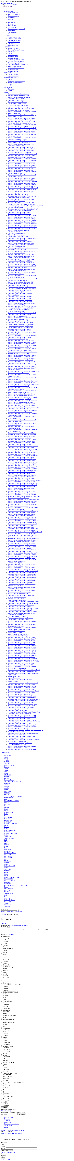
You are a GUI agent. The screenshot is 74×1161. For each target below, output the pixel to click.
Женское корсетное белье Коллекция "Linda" (21, 118)
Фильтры (3, 923)
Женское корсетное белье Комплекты (19, 214)
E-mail (3, 1144)
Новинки (3, 911)
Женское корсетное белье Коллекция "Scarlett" (22, 124)
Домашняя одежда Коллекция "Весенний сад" (22, 584)
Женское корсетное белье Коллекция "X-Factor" (22, 623)
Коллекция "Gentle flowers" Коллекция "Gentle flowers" (25, 532)
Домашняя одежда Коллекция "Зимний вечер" (22, 193)
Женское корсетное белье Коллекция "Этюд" (21, 394)
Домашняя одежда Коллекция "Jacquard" (20, 548)
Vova (5, 771)
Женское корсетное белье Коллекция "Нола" (21, 543)
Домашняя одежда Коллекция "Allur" (19, 399)
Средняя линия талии (14, 38)
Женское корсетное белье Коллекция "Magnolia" (22, 692)
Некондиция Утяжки (14, 415)
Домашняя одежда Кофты (16, 292)
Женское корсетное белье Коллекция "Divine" (22, 687)
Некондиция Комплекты (15, 421)
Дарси (6, 92)
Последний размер (16, 911)
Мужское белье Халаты (15, 632)
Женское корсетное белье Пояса (17, 240)
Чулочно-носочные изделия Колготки (19, 210)
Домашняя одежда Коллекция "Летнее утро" (21, 486)
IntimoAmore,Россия (10, 833)
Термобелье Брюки (14, 369)
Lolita (6, 846)
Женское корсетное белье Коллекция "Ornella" (22, 749)
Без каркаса (11, 17)
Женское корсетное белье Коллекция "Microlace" (23, 188)
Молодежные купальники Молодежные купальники (24, 496)
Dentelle (6, 802)
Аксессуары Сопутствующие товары (19, 123)
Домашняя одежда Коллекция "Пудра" (20, 606)
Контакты (10, 3)
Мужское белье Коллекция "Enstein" (19, 392)
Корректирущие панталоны (16, 81)
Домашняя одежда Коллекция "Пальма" (20, 293)
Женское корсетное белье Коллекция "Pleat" (21, 191)
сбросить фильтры (6, 1111)
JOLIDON (7, 775)
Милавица (7, 755)
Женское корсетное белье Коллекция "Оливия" (22, 452)
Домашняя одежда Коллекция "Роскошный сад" (22, 287)
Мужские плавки (13, 76)
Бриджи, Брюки (13, 71)
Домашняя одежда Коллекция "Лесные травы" (22, 577)
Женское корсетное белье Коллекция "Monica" (22, 645)
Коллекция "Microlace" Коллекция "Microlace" (22, 434)
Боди (9, 85)
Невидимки (11, 30)
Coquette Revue (9, 780)
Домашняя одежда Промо (16, 274)
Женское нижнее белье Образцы (18, 319)
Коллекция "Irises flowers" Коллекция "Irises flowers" (24, 538)
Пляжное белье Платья (15, 176)
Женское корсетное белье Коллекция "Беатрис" (22, 553)
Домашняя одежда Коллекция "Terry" (19, 285)
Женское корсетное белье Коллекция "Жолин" (22, 546)
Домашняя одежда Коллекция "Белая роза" (21, 605)
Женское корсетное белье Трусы (18, 194)
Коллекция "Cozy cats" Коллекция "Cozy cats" (22, 541)
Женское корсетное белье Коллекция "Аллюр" (22, 374)
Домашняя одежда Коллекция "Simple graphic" (22, 464)
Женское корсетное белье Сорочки (18, 94)
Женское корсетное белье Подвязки (19, 97)
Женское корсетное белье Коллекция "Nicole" (22, 564)
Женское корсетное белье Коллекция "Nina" (21, 149)
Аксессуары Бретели (14, 136)
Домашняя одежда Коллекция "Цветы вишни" (22, 575)
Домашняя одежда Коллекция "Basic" (19, 473)
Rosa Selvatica (8, 888)
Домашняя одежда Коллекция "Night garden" (21, 558)
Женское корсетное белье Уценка (18, 339)
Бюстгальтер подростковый (16, 29)
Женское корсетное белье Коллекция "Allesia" (22, 717)
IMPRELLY (7, 822)
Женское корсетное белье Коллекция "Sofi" (21, 243)
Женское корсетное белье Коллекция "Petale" (21, 251)
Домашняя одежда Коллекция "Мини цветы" (22, 150)
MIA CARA (8, 856)
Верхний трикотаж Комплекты (17, 280)
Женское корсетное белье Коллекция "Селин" (22, 420)
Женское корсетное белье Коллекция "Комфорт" (23, 410)
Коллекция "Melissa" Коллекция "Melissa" (21, 283)
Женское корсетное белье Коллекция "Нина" (21, 472)
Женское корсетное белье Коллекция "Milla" (21, 502)
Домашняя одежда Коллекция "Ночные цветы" (22, 720)
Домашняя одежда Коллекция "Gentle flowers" (22, 522)
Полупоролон (12, 27)
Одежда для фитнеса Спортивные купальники (22, 288)
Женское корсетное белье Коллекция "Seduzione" (23, 129)
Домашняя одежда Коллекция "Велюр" (20, 329)
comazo (6, 778)
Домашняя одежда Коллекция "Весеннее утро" (22, 154)
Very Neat (7, 906)
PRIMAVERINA (9, 765)
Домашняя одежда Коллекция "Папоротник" (21, 736)
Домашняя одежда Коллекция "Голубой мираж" (22, 611)
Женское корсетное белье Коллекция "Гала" (21, 527)
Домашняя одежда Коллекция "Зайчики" (20, 723)
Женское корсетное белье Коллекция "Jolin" (21, 202)
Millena (6, 862)
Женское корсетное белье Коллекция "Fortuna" (22, 184)
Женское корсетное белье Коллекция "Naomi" (22, 269)
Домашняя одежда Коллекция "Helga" (19, 347)
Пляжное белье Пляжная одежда (18, 103)
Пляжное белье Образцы (15, 563)
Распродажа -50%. (13, 12)
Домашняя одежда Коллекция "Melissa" (20, 314)
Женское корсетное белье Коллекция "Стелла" (22, 391)
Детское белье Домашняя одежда (18, 105)
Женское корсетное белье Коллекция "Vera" (21, 254)
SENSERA (7, 890)
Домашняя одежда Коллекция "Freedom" (20, 360)
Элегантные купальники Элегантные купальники (23, 499)
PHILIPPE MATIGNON (11, 877)
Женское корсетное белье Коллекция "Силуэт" (22, 335)
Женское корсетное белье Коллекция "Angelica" (22, 704)
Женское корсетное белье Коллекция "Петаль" (22, 436)
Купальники (8, 72)
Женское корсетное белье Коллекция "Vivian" (22, 133)
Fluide (6, 814)
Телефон (3, 1146)
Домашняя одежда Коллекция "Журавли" (20, 147)
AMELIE (7, 783)
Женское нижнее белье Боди (16, 305)
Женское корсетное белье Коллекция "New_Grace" (23, 660)
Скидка (3, 1130)
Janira (6, 835)
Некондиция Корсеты (14, 425)
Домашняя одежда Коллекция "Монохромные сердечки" (25, 206)
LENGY (6, 841)
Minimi (6, 864)
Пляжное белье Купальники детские (19, 629)
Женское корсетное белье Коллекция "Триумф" (22, 355)
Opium (6, 874)
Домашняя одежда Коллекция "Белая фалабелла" (23, 209)
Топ (9, 34)
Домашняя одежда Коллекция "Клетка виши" (22, 725)
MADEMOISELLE (10, 853)
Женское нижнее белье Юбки (17, 489)
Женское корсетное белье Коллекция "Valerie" (22, 554)
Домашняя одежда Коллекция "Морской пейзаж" (23, 700)
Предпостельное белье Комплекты (18, 64)
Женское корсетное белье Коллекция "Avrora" (22, 705)
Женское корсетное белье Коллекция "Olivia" (22, 382)
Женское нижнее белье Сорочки (18, 593)
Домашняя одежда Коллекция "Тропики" (20, 582)
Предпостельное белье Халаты (17, 102)
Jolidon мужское (9, 838)
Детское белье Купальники (16, 614)
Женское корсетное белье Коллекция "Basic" (21, 199)
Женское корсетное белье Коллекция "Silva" (21, 170)
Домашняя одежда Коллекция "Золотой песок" (22, 189)
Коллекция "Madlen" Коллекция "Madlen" (21, 308)
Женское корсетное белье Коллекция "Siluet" (21, 637)
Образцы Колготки (14, 231)
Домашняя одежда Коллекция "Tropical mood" (22, 545)
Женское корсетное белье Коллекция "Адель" (22, 491)
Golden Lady (8, 820)
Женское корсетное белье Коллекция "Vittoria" (22, 649)
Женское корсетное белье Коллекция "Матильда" (23, 511)
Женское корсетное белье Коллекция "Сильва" (22, 537)
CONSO (6, 794)
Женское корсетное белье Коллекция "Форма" (22, 342)
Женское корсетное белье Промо (18, 267)
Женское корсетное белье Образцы (18, 498)
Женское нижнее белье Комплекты (18, 373)
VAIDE (6, 903)
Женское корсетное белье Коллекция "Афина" (22, 416)
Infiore (6, 828)
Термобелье (11, 51)
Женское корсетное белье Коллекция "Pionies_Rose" (24, 670)
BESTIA (6, 789)
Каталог (7, 752)
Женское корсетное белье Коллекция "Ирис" (21, 403)
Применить (4, 1107)
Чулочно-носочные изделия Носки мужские (21, 120)
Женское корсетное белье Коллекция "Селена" (22, 530)
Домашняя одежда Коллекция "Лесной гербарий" (23, 483)
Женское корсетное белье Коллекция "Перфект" (22, 352)
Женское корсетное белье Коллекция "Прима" (22, 332)
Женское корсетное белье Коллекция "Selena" (22, 167)
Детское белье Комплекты (16, 626)
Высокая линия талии (14, 40)
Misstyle (6, 758)
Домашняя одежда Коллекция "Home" (19, 551)
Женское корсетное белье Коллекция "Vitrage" (22, 115)
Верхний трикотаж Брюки (16, 311)
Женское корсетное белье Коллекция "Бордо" (22, 378)
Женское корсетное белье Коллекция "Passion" (22, 111)
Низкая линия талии (14, 37)
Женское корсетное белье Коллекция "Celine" (22, 313)
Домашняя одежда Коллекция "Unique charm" (22, 441)
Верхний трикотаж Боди (15, 585)
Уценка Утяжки (13, 681)
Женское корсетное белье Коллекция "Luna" (21, 567)
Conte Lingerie (8, 797)
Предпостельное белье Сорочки (18, 744)
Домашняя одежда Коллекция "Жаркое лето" (21, 579)
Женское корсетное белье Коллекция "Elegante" (22, 746)
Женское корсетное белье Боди (17, 747)
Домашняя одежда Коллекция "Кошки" (20, 290)
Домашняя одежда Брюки (16, 389)
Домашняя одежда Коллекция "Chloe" (19, 438)
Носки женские (13, 55)
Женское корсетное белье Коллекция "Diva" (21, 644)
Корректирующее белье (11, 77)
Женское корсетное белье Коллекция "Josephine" (23, 181)
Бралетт (10, 24)
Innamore (7, 832)
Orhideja (6, 776)
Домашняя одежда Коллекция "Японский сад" (22, 196)
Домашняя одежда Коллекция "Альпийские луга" (23, 238)
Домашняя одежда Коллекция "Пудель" (20, 241)
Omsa (6, 872)
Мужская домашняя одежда (16, 66)
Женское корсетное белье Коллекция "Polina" (22, 264)
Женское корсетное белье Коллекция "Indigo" (22, 128)
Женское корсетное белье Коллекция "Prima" (21, 657)
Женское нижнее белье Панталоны (18, 95)
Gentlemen (7, 819)
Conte (6, 757)
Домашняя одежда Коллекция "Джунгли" (20, 322)
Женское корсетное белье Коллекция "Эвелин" (22, 517)
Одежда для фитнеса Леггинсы (17, 139)
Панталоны (11, 43)
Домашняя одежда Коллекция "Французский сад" (23, 673)
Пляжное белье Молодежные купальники (21, 324)
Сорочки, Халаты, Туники (16, 50)
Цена (11, 925)
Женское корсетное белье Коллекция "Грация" (22, 459)
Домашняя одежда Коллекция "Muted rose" (21, 515)
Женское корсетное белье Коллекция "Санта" (22, 426)
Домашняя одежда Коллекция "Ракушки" (20, 326)
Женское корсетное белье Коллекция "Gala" (21, 144)
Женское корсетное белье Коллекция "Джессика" (23, 446)
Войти (3, 6)
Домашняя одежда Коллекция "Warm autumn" (22, 519)
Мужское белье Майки (15, 116)
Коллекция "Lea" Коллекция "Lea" (18, 353)
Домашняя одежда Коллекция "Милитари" (21, 477)
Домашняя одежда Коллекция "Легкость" (20, 679)
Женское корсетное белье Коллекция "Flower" (22, 665)
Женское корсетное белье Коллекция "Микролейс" (23, 507)
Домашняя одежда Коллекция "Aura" (19, 363)
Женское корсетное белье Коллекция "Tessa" (21, 155)
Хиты (8, 911)
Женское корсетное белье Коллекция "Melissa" (22, 171)
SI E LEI (6, 892)
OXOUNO (7, 869)
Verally (6, 768)
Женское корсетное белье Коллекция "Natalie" (22, 613)
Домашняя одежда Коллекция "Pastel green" (21, 447)
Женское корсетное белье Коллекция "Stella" (21, 131)
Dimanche (7, 804)
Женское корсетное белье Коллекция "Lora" (21, 168)
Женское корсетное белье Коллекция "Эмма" (21, 442)
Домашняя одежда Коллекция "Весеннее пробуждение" (25, 480)
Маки (6, 773)
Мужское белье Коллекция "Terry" (18, 386)
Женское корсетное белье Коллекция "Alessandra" (23, 279)
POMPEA (7, 882)
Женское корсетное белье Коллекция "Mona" (21, 405)
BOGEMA (7, 791)
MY (5, 859)
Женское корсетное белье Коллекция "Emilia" (22, 272)
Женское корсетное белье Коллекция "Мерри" (22, 433)
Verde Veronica (8, 905)
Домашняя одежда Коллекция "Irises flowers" (21, 512)
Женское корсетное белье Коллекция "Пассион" (22, 387)
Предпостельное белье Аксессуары (19, 636)
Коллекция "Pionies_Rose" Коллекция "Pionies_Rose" (24, 712)
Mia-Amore (7, 861)
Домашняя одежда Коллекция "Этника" (20, 300)
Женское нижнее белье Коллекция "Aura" (20, 395)
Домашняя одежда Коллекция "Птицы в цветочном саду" (25, 730)
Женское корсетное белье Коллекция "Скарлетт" (23, 358)
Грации (10, 79)
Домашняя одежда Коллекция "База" (19, 212)
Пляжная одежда (13, 74)
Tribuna (6, 760)
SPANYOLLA (8, 893)
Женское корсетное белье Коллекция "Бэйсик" (22, 345)
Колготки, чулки (13, 56)
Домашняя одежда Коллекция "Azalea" (20, 408)
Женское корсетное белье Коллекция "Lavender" (22, 658)
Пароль (3, 1148)
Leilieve (6, 844)
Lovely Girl (7, 851)
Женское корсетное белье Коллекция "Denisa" (22, 694)
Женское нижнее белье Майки (17, 741)
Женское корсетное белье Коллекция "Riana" (21, 684)
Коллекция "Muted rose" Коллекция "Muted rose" (23, 535)
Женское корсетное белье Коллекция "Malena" (22, 666)
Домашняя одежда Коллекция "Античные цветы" (23, 248)
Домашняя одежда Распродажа (17, 710)
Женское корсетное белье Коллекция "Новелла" (22, 449)
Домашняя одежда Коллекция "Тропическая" (22, 580)
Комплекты (11, 22)
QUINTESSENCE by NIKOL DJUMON (16, 885)
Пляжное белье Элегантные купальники (20, 327)
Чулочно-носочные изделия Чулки (18, 257)
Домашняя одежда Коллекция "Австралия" (21, 707)
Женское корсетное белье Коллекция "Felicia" (22, 222)
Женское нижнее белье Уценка (17, 316)
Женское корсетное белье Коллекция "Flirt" (21, 663)
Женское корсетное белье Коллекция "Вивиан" (22, 494)
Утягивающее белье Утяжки (16, 731)
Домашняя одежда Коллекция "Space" (19, 321)
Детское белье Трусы (14, 334)
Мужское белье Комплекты (16, 631)
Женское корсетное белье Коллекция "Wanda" (22, 158)
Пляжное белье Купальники (16, 201)
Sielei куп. (7, 898)
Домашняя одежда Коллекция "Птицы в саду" (22, 454)
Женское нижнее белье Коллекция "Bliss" (20, 402)
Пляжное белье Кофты (15, 173)
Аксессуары (8, 87)
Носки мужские (13, 69)
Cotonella (7, 799)
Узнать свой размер (12, 1130)
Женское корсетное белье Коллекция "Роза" (21, 465)
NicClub (6, 867)
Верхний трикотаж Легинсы (16, 598)
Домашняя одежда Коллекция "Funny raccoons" (22, 470)
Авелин (6, 763)
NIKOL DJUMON (9, 866)
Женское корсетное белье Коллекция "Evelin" (22, 627)
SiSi (5, 895)
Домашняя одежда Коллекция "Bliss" (19, 330)
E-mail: (3, 1154)
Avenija (6, 788)
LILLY (6, 843)
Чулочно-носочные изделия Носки (18, 309)
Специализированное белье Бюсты (19, 197)
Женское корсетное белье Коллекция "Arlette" (22, 587)
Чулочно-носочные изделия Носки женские (21, 204)
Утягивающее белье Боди (16, 738)
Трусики (7, 35)
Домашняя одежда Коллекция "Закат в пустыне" (23, 160)
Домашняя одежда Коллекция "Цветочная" (21, 457)
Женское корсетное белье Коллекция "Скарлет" (22, 550)
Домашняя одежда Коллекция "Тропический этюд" (23, 709)
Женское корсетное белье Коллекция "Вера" (21, 488)
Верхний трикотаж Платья (16, 277)
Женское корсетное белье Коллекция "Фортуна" (22, 504)
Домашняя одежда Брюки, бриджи (18, 110)
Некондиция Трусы (14, 431)
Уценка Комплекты (14, 676)
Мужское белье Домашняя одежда (18, 107)
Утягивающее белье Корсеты (17, 249)
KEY (5, 840)
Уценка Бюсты (12, 674)
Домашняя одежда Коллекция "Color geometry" (22, 467)
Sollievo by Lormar (9, 900)
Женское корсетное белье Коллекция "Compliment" (23, 691)
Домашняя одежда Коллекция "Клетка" (20, 743)
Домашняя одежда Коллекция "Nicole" (20, 337)
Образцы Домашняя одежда (16, 235)
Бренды (3, 752)
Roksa (6, 887)
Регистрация (9, 6)
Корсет (10, 84)
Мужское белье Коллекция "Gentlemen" (20, 412)
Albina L (6, 784)
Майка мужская (13, 58)
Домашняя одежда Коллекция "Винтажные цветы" (23, 739)
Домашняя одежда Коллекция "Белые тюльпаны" (23, 733)
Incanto (6, 827)
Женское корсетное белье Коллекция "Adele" (21, 162)
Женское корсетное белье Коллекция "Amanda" (22, 215)
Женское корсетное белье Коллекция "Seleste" (22, 175)
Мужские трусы (13, 45)
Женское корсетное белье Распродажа (19, 152)
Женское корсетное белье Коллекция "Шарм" (22, 361)
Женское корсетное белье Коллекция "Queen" (22, 696)
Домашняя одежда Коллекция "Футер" (20, 610)
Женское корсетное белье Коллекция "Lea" (21, 356)
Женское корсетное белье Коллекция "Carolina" (22, 275)
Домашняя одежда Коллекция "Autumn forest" (22, 460)
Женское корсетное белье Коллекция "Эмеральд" (23, 413)
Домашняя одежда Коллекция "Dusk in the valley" (23, 528)
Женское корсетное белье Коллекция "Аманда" (22, 423)
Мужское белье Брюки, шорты (17, 634)
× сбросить (11, 934)
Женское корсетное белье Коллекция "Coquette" (22, 186)
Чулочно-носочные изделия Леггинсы (19, 350)
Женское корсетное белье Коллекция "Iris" (21, 282)
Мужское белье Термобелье (16, 561)
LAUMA (7, 762)
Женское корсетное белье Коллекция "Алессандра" (23, 407)
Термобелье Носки (13, 376)
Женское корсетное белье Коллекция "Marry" (22, 219)
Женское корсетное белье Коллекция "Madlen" (22, 317)
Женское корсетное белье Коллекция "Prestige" (22, 225)
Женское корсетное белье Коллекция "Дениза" (22, 569)
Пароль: (3, 1155)
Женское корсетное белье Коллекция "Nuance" (22, 647)
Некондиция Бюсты (14, 418)
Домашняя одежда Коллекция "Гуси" (19, 718)
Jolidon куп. (7, 836)
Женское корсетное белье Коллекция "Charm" (22, 652)
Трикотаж (7, 47)
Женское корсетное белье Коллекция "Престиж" (23, 462)
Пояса (10, 90)
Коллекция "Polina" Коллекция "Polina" (20, 261)
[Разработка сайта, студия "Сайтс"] (12, 1133)
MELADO (7, 854)
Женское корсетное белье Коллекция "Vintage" (22, 686)
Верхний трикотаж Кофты (16, 61)
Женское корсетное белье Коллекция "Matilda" (22, 621)
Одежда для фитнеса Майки (16, 246)
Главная (3, 914)
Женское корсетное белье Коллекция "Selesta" (22, 653)
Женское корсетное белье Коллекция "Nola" (21, 256)
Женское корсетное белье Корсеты (18, 230)
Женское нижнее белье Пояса (17, 668)
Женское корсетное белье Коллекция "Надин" (22, 481)
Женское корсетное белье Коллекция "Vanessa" (22, 220)
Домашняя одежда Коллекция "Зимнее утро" (21, 595)
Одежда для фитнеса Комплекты (18, 506)
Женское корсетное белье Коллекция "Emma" (22, 366)
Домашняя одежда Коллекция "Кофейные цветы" (23, 603)
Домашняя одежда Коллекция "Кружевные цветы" (23, 601)
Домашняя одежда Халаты (16, 100)
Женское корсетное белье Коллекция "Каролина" (23, 400)
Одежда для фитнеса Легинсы (17, 597)
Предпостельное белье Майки (17, 600)
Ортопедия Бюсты (13, 295)
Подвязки (11, 89)
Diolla (6, 806)
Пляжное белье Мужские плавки (18, 236)
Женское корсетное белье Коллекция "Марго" (22, 478)
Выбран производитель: (8, 1109)
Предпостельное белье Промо (17, 270)
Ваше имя (4, 1143)
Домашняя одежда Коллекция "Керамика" (21, 157)
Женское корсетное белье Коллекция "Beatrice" (22, 655)
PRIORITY (7, 883)
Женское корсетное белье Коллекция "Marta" (21, 178)
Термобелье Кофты (14, 379)
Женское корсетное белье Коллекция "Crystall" (22, 343)
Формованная (12, 25)
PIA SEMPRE (8, 879)
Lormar (6, 848)
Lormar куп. (8, 849)
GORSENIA (8, 817)
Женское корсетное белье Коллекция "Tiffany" (22, 137)
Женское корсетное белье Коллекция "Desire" (22, 163)
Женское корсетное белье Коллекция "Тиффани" (23, 429)
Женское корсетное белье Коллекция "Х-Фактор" (23, 520)
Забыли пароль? (6, 1159)
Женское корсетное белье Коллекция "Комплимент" (24, 371)
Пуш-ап (10, 21)
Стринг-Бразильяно (14, 42)
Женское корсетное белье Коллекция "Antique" (22, 715)
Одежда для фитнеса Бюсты (16, 145)
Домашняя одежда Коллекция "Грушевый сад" (22, 493)
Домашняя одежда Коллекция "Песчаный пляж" (23, 683)
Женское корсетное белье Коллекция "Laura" (21, 165)
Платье (10, 53)
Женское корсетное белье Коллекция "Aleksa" (22, 217)
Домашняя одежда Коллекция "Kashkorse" (21, 301)
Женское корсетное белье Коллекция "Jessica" (22, 303)
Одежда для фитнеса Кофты (16, 233)
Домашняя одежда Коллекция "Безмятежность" (22, 697)
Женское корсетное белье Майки (18, 566)
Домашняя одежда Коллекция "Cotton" (20, 298)
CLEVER (7, 793)
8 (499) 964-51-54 (17, 4)
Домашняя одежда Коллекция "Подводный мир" (23, 572)
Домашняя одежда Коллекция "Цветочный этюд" (23, 608)
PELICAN (7, 875)
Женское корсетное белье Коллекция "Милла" (22, 475)
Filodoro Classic (9, 812)
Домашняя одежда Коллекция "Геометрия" (21, 262)
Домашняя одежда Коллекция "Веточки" (20, 444)
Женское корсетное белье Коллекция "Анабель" (22, 397)
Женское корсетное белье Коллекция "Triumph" (22, 650)
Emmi (6, 809)
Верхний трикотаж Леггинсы (17, 59)
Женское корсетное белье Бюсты (18, 126)
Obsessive (7, 870)
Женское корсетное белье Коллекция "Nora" (21, 340)
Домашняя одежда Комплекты (17, 63)
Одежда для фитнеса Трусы (16, 253)
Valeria (6, 770)
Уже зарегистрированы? (8, 1152)
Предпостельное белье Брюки (17, 616)
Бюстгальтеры (8, 11)
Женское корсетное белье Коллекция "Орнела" (22, 533)
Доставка (3, 3)
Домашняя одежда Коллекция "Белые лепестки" (23, 671)
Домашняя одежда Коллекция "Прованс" (20, 618)
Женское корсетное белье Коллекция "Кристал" (22, 501)
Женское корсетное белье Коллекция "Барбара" (22, 559)
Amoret (6, 786)
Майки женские (13, 48)
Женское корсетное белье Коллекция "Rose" (21, 259)
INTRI (6, 825)
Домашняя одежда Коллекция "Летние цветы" (22, 574)
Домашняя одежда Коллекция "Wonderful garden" (23, 451)
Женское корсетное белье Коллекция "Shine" (21, 689)
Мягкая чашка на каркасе (15, 14)
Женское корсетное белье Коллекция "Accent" (22, 228)
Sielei (5, 896)
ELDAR (6, 807)
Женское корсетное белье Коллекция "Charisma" (22, 223)
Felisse (6, 810)
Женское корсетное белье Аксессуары (19, 592)
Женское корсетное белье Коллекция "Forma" (22, 639)
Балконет (11, 19)
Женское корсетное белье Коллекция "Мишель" (22, 556)
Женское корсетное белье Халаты (18, 728)
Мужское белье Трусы (14, 113)
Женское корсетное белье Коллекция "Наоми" (22, 540)
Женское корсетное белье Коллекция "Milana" (22, 266)
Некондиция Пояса (14, 428)
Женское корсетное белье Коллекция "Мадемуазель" (24, 384)
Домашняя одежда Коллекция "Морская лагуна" (23, 571)
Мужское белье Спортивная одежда (19, 142)
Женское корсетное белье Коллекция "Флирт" (22, 365)
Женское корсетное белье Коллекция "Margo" (22, 590)
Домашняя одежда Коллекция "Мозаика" (20, 296)
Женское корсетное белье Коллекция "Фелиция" (23, 455)
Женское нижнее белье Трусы (17, 735)
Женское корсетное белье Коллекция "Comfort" (22, 134)
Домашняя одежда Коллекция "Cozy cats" (20, 525)
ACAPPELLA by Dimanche (12, 781)
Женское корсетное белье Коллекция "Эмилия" (22, 348)
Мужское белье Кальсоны (16, 68)
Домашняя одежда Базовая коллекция (19, 713)
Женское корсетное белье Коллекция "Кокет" (22, 368)
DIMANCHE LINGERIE (11, 801)
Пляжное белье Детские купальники (19, 619)
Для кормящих (12, 32)
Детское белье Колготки (15, 207)
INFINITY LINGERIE (11, 823)
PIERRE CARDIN (9, 880)
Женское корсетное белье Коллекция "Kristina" (22, 227)
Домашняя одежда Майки (16, 509)
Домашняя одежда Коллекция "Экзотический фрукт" (24, 699)
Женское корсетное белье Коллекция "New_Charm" (23, 661)
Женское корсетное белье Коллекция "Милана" (22, 485)
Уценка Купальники (14, 678)
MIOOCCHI (8, 857)
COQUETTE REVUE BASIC (13, 796)
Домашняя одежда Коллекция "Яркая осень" (21, 244)
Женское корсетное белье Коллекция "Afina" (21, 642)
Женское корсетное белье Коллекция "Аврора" (22, 524)
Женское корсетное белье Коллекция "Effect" (21, 702)
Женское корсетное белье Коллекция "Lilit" (21, 108)
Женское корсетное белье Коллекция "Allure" (22, 121)
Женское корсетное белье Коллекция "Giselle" (22, 624)
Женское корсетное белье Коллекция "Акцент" (22, 468)
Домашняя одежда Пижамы (16, 588)
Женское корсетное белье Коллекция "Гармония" (23, 381)
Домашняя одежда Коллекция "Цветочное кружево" (24, 722)
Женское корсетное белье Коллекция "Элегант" (22, 439)
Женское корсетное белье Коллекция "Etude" (21, 183)
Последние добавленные (20, 925)
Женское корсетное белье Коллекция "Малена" (22, 514)
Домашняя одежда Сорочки (16, 98)
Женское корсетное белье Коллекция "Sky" (21, 180)
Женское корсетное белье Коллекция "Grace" (21, 640)
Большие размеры (13, 16)
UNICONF (7, 901)
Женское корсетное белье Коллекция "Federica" (22, 726)
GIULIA (6, 815)
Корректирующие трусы (15, 82)
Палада (6, 767)
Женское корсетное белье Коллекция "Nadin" (22, 141)
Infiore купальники (10, 830)
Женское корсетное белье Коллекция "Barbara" (22, 306)
